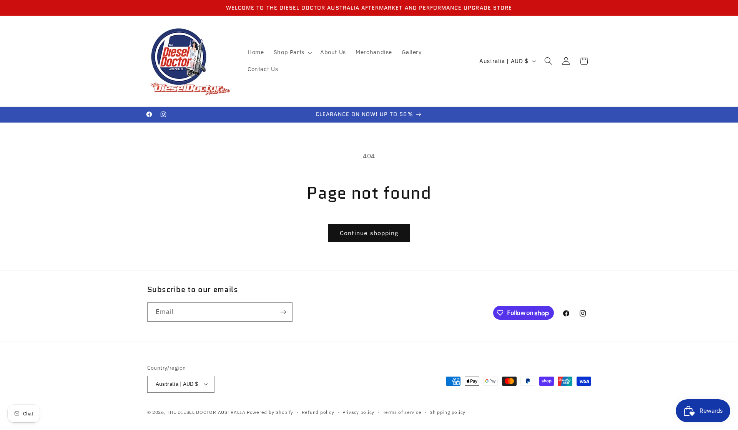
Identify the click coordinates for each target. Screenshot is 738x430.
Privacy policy (358, 412)
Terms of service (402, 412)
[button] (292, 52)
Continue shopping (369, 233)
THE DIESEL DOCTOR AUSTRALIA (207, 412)
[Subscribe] (283, 311)
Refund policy (318, 412)
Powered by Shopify (270, 412)
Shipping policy (447, 412)
